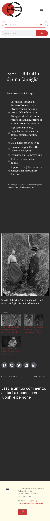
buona (14, 162)
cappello (15, 131)
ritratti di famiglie (20, 119)
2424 (32, 93)
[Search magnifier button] (45, 24)
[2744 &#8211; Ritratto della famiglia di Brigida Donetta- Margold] (11, 320)
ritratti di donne (31, 116)
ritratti (34, 105)
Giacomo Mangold (21, 150)
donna (14, 134)
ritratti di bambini (21, 112)
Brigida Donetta (29, 147)
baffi (18, 127)
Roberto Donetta (29, 123)
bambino (27, 127)
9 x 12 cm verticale (32, 154)
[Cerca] (42, 33)
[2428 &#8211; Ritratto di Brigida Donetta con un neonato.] (11, 341)
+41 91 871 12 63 (31, 501)
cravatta (25, 131)
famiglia (23, 134)
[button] (41, 9)
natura (32, 134)
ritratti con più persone (24, 108)
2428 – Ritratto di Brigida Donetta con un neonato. (10, 351)
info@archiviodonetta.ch (33, 503)
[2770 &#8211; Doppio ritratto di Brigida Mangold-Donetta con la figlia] (33, 320)
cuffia (34, 131)
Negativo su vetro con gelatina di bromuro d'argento (26, 171)
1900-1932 (33, 142)
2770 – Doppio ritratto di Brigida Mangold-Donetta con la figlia (33, 329)
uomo (14, 138)
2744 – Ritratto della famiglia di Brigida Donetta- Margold (10, 329)
